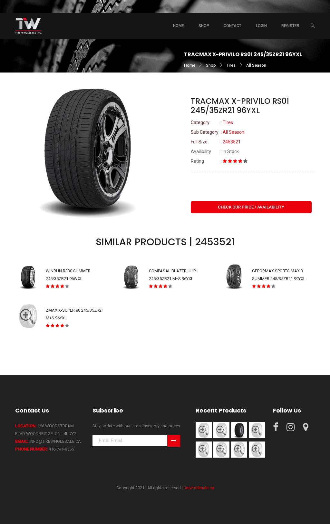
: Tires (212, 122)
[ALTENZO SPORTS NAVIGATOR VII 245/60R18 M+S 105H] (221, 429)
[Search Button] (313, 26)
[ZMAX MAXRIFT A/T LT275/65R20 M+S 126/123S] (203, 449)
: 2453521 (216, 141)
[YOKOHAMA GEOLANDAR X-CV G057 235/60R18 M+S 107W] (257, 429)
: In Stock (215, 151)
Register (290, 26)
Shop (211, 65)
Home (178, 26)
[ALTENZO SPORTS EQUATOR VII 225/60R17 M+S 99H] (203, 429)
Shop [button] (204, 26)
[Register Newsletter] (173, 441)
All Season (256, 65)
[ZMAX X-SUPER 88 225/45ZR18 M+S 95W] (257, 449)
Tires (231, 65)
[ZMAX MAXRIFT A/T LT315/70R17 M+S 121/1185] (239, 449)
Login (261, 26)
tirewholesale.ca (199, 487)
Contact (232, 26)
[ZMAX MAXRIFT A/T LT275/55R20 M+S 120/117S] (221, 449)
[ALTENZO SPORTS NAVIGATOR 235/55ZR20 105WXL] (239, 429)
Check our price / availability (251, 207)
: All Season (217, 132)
